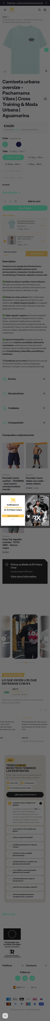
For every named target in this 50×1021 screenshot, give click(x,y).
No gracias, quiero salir (13, 519)
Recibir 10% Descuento (13, 515)
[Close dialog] (48, 496)
